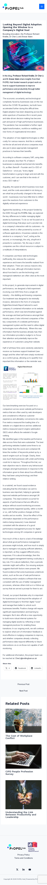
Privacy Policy (23, 855)
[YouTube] (30, 869)
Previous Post (23, 684)
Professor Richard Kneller (23, 76)
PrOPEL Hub (26, 213)
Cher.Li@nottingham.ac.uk (26, 658)
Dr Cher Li (13, 37)
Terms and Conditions (23, 858)
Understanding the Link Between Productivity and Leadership (20, 814)
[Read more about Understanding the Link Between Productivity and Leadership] (23, 795)
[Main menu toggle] (42, 6)
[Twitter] (17, 869)
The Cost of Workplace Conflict (18, 736)
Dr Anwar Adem (12, 79)
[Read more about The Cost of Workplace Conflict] (23, 721)
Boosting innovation (11, 34)
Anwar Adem (27, 37)
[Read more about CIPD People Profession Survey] (23, 756)
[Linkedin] (23, 869)
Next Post (23, 691)
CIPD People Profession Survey (19, 772)
